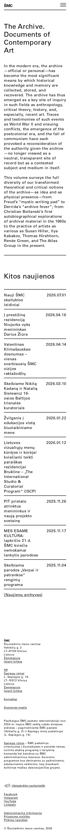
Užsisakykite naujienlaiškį (28, 785)
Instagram (11, 797)
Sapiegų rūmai (14, 673)
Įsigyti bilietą (13, 661)
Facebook (10, 794)
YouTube (10, 801)
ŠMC (8, 5)
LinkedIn (10, 804)
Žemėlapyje (12, 658)
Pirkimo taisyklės (16, 820)
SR (6, 670)
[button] (63, 4)
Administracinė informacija (23, 813)
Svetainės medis (15, 707)
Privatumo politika (17, 816)
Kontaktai (10, 699)
